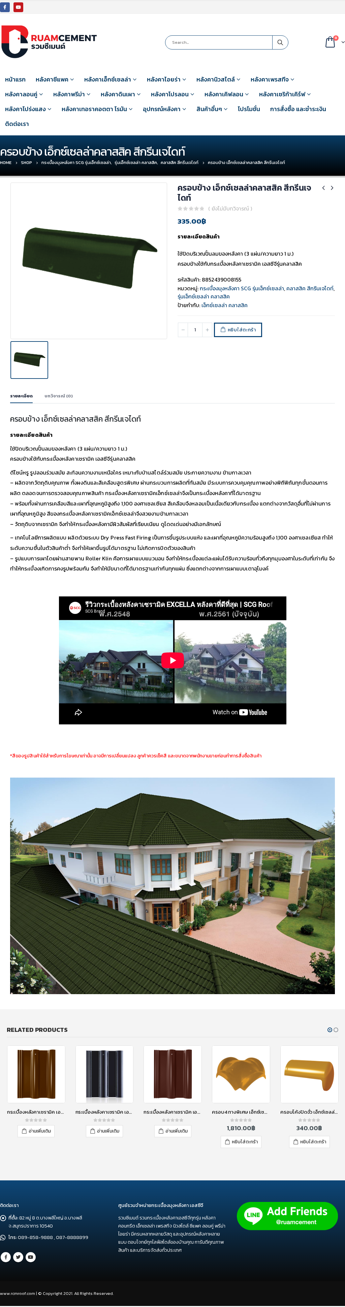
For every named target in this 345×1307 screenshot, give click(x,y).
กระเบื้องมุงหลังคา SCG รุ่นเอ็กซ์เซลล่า (242, 288)
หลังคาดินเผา (118, 94)
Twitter (18, 1257)
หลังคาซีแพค (52, 79)
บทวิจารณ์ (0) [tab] (58, 396)
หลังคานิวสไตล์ (215, 79)
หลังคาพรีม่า (69, 94)
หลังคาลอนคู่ (21, 94)
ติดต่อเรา (17, 123)
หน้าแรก (15, 79)
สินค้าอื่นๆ (209, 108)
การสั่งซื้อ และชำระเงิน (298, 108)
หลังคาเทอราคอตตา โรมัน (94, 108)
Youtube (31, 1257)
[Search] (280, 42)
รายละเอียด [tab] (21, 396)
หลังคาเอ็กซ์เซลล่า (107, 79)
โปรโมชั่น (249, 108)
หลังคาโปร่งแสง (25, 108)
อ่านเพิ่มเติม (40, 1131)
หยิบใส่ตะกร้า (242, 329)
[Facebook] (5, 7)
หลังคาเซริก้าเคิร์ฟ (282, 94)
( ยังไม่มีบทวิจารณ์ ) (230, 208)
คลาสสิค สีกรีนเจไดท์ (310, 288)
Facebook (6, 1257)
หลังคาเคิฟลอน (224, 94)
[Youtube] (18, 7)
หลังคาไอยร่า (164, 79)
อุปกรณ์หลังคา (162, 108)
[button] (330, 1030)
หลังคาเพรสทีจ (270, 79)
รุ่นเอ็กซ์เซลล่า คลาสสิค (204, 296)
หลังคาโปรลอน (170, 94)
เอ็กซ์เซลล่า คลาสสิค (224, 305)
